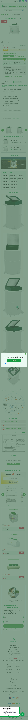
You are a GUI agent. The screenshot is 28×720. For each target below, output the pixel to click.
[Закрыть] (25, 354)
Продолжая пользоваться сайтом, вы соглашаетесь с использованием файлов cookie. (14, 365)
